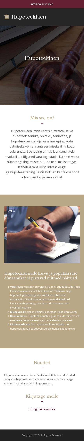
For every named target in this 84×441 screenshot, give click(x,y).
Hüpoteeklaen (28, 17)
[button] (7, 235)
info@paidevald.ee (42, 409)
